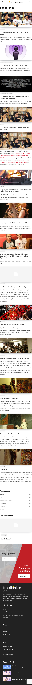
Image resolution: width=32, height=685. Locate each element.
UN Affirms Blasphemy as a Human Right (13, 287)
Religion (2, 395)
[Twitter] (8, 605)
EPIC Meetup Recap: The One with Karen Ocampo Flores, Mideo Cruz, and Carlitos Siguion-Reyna (14, 256)
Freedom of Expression (6, 62)
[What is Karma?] (16, 525)
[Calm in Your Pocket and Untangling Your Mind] (7, 667)
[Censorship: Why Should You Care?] (16, 312)
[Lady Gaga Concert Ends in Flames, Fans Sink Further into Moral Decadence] (16, 177)
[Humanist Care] (7, 673)
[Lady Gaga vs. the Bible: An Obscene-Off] (16, 210)
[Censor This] (16, 457)
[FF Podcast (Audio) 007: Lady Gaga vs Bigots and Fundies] (16, 114)
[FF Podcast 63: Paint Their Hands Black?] (16, 52)
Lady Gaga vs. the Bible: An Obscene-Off (13, 223)
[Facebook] (4, 605)
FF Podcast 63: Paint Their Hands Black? (14, 65)
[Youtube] (11, 605)
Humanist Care (16, 673)
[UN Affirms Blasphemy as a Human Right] (16, 274)
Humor (2, 186)
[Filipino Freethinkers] (16, 1)
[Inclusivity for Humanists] (7, 679)
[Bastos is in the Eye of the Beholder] (16, 421)
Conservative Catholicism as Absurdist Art (14, 358)
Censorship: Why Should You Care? (12, 325)
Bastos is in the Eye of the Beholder (12, 434)
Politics (2, 219)
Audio (1, 124)
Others (4, 535)
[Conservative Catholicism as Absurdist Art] (16, 345)
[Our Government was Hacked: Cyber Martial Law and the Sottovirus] (16, 84)
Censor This (4, 469)
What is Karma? (6, 539)
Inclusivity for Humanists (19, 679)
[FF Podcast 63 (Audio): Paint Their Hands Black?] (16, 19)
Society (2, 321)
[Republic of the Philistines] (16, 385)
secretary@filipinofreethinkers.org (12, 612)
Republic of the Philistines (9, 398)
